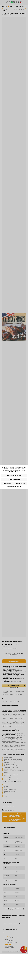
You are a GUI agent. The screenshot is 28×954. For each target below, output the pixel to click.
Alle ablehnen (7, 483)
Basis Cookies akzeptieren (14, 475)
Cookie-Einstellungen (14, 479)
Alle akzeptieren (20, 483)
